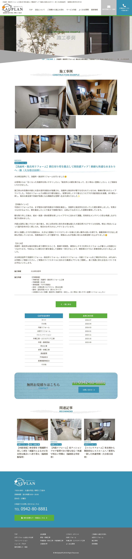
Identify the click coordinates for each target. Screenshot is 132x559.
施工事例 (50, 59)
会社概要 (43, 534)
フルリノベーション (43, 335)
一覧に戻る (67, 304)
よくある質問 (84, 9)
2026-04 (88, 323)
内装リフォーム (44, 327)
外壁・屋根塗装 (44, 342)
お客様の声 (43, 544)
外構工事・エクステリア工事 (44, 338)
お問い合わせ (88, 390)
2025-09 (88, 342)
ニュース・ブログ (20, 544)
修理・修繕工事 (44, 349)
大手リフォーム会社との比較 (23, 537)
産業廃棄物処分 (44, 360)
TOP (30, 9)
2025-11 (88, 335)
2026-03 (88, 327)
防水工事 (44, 346)
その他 (43, 323)
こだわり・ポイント (72, 534)
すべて (43, 320)
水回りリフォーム (43, 331)
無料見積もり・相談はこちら (34, 518)
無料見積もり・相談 (20, 547)
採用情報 (95, 544)
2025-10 (88, 338)
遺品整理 (44, 353)
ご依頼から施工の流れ (55, 9)
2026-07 (88, 320)
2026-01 (88, 331)
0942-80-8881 (88, 382)
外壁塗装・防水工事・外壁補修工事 (51, 541)
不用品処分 (44, 357)
